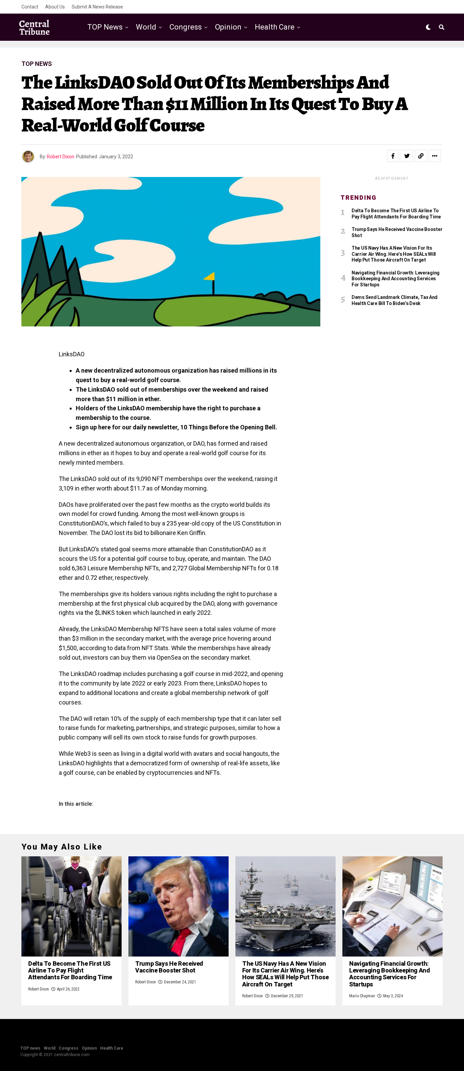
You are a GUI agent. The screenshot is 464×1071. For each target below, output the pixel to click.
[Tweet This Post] (407, 156)
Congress (185, 27)
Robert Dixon (60, 156)
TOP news (105, 27)
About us (55, 7)
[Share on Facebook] (393, 156)
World (146, 27)
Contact (29, 7)
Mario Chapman (362, 996)
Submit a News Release (97, 7)
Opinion (228, 27)
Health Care (275, 27)
